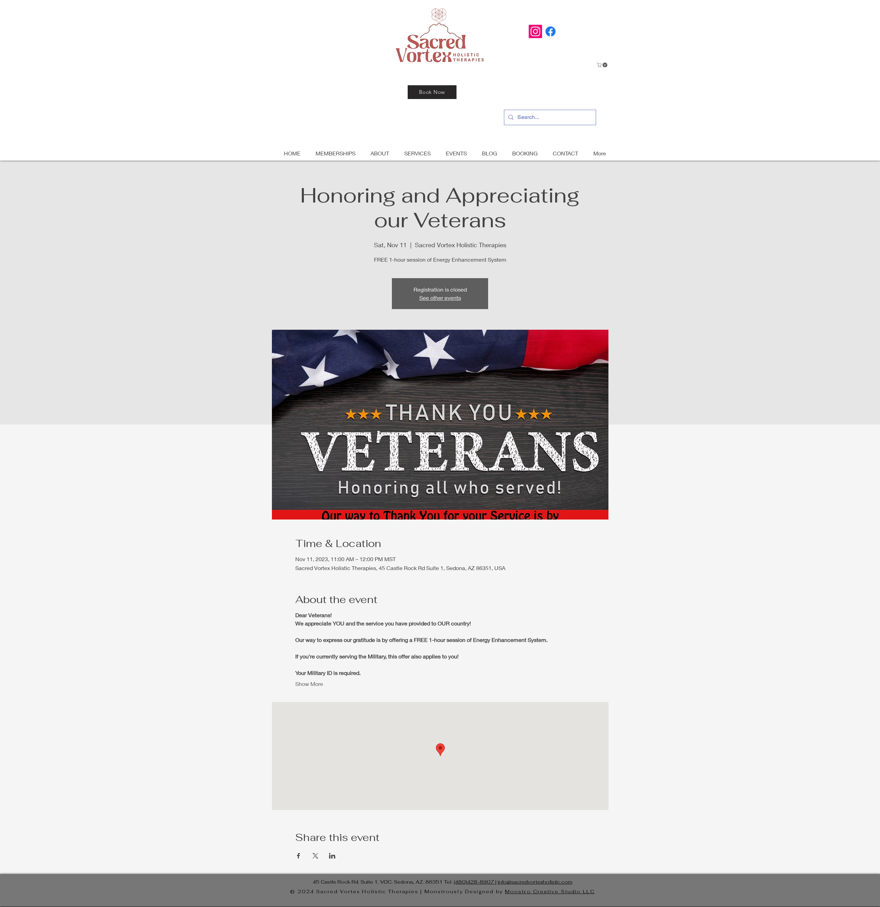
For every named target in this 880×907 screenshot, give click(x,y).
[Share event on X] (315, 856)
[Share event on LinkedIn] (332, 856)
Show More (309, 683)
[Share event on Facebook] (298, 856)
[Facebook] (550, 31)
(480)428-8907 (474, 882)
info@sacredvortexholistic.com (535, 882)
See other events (440, 297)
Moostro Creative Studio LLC (550, 891)
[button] (602, 65)
